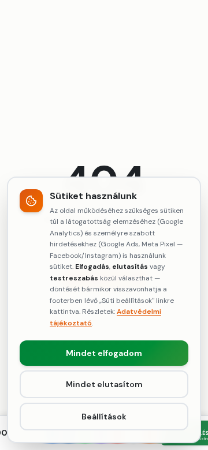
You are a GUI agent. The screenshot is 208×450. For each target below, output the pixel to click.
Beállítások (104, 416)
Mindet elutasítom (104, 384)
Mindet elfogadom (104, 353)
